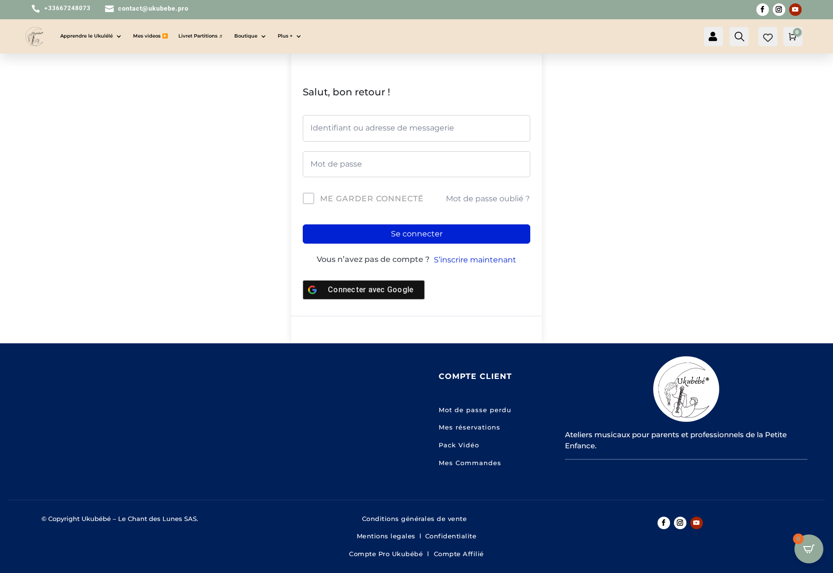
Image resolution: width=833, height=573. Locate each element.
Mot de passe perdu (475, 410)
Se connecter (417, 233)
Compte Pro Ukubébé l (391, 554)
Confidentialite (451, 536)
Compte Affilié (459, 554)
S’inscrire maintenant (475, 259)
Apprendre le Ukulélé (86, 36)
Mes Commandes (470, 463)
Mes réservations (469, 427)
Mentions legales (386, 536)
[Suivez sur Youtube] (795, 9)
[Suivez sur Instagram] (779, 9)
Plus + (285, 36)
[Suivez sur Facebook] (762, 9)
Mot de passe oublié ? (488, 198)
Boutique (245, 36)
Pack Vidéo (459, 445)
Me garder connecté (372, 198)
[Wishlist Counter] (768, 37)
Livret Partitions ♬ (201, 36)
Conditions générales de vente (416, 518)
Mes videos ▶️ (150, 36)
